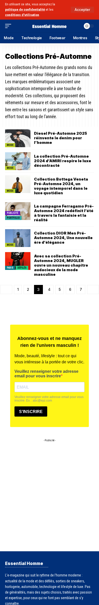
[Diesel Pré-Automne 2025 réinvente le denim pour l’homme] (17, 138)
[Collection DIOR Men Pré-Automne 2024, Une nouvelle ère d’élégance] (17, 238)
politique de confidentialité (25, 9)
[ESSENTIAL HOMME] (49, 26)
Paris (10, 267)
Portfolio (13, 217)
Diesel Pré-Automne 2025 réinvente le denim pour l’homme (60, 138)
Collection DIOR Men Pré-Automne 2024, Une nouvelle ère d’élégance (63, 238)
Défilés (22, 267)
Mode (10, 145)
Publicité (12, 213)
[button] (82, 10)
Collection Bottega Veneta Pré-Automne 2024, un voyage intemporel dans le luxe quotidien (61, 186)
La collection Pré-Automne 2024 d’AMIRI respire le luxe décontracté (62, 161)
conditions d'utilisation (22, 15)
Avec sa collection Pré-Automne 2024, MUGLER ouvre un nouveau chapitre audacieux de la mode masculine (61, 265)
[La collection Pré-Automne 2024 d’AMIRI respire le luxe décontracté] (17, 161)
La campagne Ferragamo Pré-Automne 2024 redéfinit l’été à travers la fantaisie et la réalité (64, 213)
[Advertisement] (49, 494)
